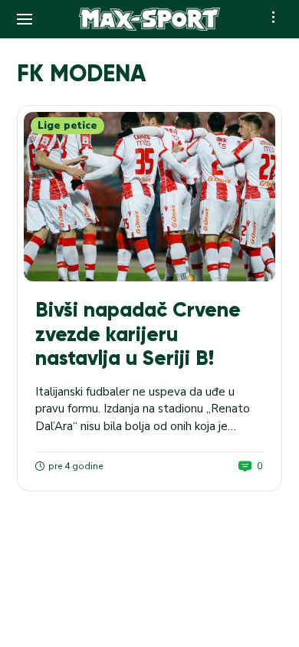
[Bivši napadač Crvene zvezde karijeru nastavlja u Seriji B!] (149, 196)
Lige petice (67, 126)
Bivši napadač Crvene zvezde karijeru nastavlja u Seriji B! (138, 333)
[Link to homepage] (150, 19)
